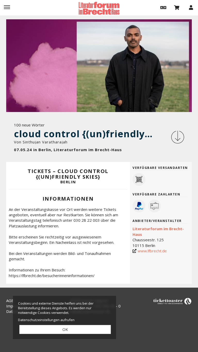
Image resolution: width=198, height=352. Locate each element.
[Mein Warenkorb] (176, 7)
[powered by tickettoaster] (172, 301)
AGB (10, 300)
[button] (163, 7)
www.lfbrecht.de (152, 250)
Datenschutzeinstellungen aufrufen (46, 319)
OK (65, 329)
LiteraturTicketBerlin (99, 8)
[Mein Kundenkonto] (191, 7)
